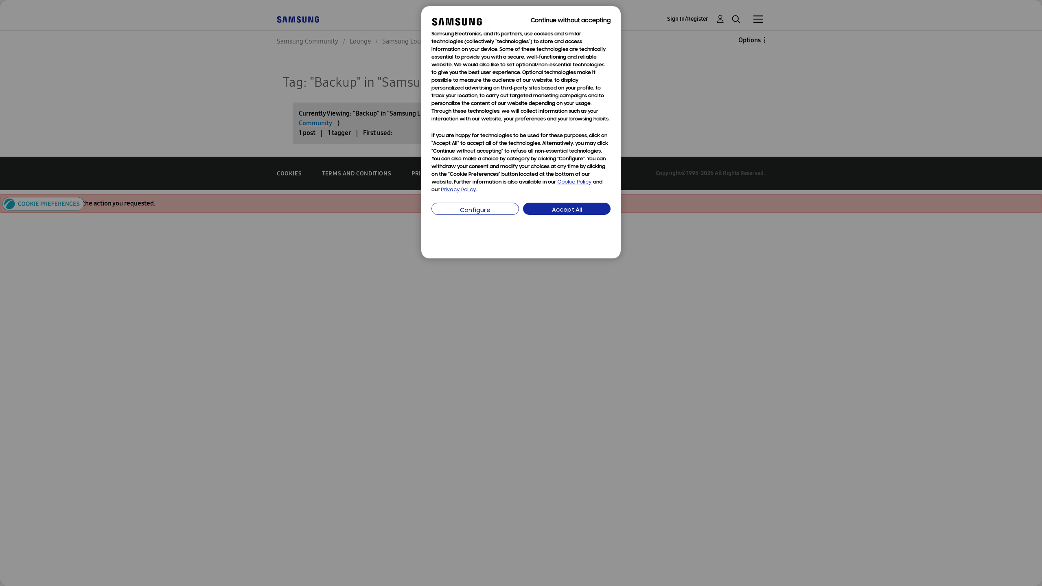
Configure (475, 211)
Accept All (567, 210)
